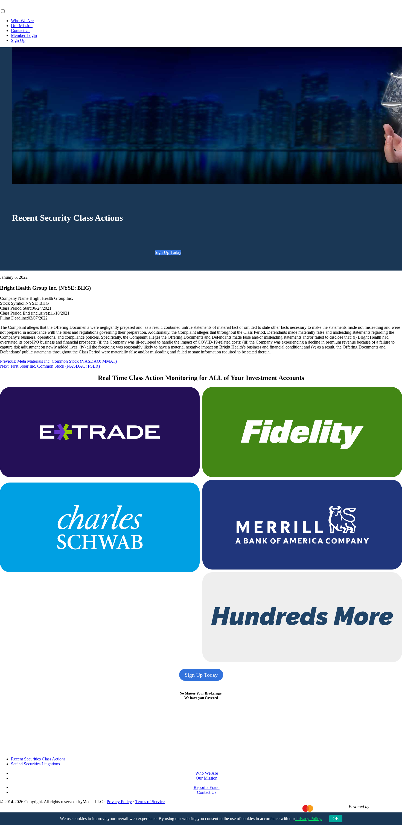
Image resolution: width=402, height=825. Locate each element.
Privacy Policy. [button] (308, 818)
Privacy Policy (119, 801)
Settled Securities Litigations (35, 764)
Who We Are (22, 20)
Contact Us (20, 30)
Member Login (24, 35)
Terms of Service (150, 801)
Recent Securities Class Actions (38, 759)
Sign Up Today (168, 252)
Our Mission (22, 25)
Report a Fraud (207, 787)
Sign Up (18, 40)
